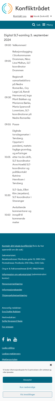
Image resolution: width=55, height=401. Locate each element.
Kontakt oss (19, 16)
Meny (50, 24)
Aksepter (27, 380)
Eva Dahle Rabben (11, 311)
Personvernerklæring (12, 283)
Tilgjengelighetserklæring (14, 295)
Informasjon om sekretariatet (16, 274)
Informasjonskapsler (12, 289)
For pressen (7, 326)
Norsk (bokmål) (41, 16)
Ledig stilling (8, 348)
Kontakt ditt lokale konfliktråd (17, 246)
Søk (38, 24)
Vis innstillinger (27, 394)
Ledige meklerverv (11, 353)
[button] (51, 364)
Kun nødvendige (27, 387)
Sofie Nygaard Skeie (12, 321)
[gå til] (3, 340)
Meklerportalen (9, 359)
